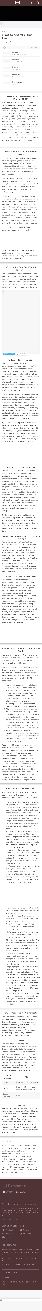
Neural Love (17, 52)
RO (23, 1282)
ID (17, 1282)
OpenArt (16, 74)
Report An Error (7, 1277)
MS (33, 1282)
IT (29, 1282)
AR (4, 1284)
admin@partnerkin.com (10, 1219)
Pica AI (15, 67)
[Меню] (3, 3)
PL (20, 1282)
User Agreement (13, 1272)
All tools (4, 31)
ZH (27, 1282)
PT (14, 1282)
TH (36, 1282)
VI (7, 1284)
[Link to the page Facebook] (3, 1230)
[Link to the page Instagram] (21, 1234)
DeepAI (15, 59)
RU (4, 1282)
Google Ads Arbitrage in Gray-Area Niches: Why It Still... (20, 1249)
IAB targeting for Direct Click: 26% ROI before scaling (20, 1264)
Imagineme (17, 82)
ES (7, 1282)
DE (11, 1282)
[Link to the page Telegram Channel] (3, 1234)
